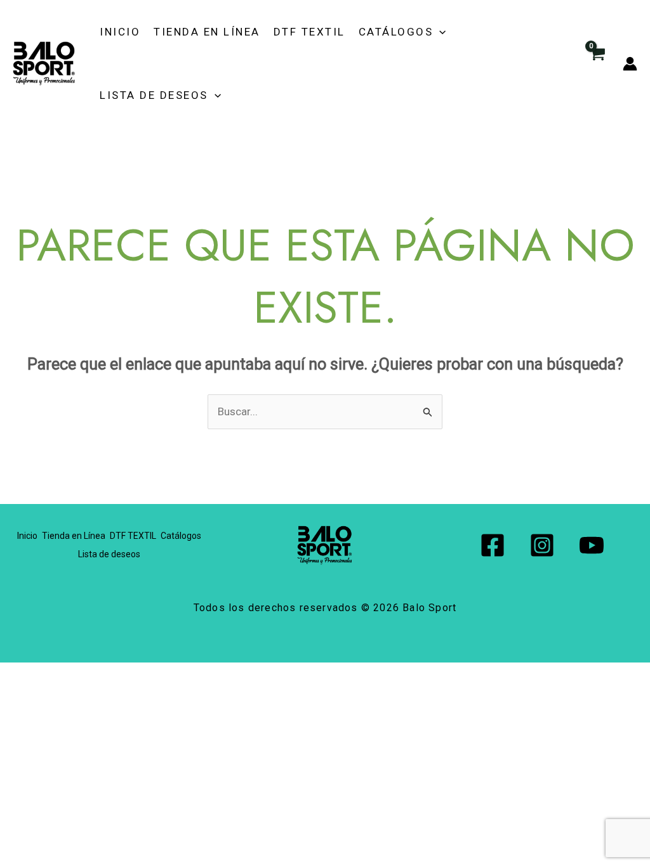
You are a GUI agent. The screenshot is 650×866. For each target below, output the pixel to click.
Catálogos (396, 31)
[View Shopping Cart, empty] (596, 63)
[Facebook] (492, 545)
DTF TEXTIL (309, 31)
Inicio (120, 31)
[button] (439, 31)
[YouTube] (591, 545)
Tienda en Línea (207, 31)
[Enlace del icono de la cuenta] (630, 63)
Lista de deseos (154, 95)
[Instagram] (542, 545)
